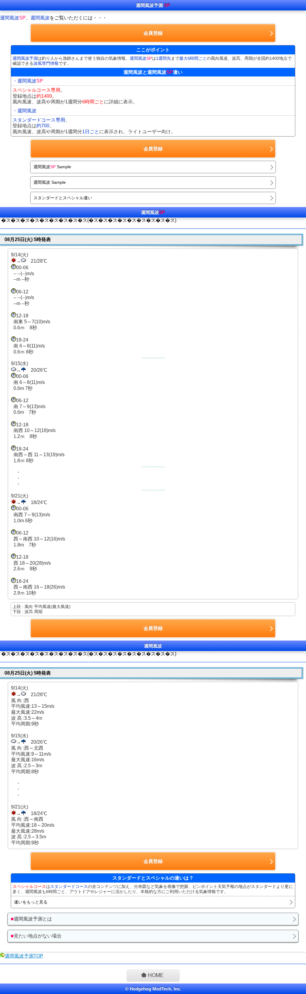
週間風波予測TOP (24, 955)
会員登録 (153, 33)
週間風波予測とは (31, 918)
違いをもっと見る (31, 902)
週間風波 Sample (52, 166)
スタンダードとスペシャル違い (62, 197)
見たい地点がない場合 (36, 935)
